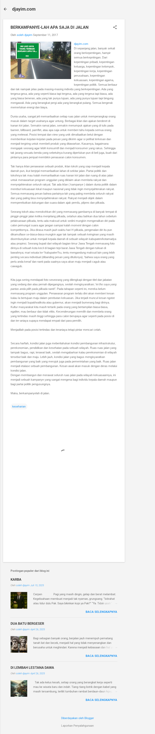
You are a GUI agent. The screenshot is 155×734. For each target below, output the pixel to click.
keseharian (19, 406)
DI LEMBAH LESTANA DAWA (32, 668)
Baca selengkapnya (101, 612)
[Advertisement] (140, 76)
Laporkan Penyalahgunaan (77, 725)
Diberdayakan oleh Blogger (77, 718)
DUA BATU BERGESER (27, 623)
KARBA (16, 579)
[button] (115, 27)
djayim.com (24, 9)
